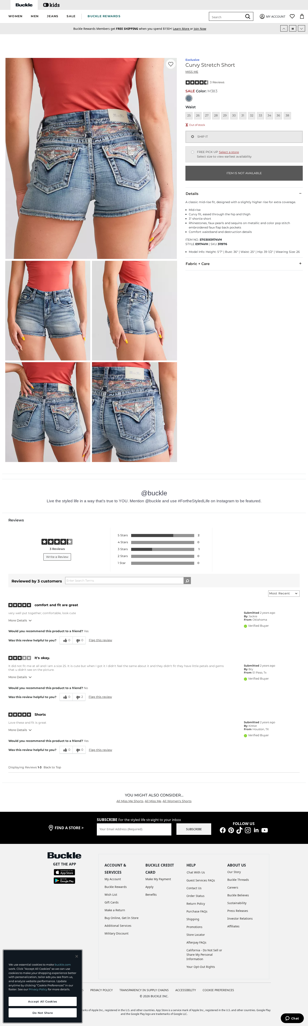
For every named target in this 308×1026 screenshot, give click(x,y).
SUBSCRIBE (194, 829)
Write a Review (57, 557)
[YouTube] (264, 830)
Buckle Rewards (116, 887)
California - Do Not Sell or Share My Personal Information (204, 954)
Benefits (151, 895)
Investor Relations (240, 918)
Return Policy (195, 904)
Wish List (111, 895)
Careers (232, 887)
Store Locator (195, 935)
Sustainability (236, 903)
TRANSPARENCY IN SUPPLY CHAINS (144, 990)
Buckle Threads (238, 880)
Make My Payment (158, 879)
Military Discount (116, 933)
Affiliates (233, 926)
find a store (69, 827)
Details (192, 194)
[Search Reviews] (187, 580)
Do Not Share (42, 1012)
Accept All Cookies (42, 1001)
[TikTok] (239, 830)
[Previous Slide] (283, 28)
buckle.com (63, 964)
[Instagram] (248, 830)
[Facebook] (223, 830)
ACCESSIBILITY (185, 990)
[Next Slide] (301, 28)
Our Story (234, 872)
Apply (149, 887)
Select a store (229, 152)
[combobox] (226, 16)
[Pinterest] (231, 830)
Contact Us (194, 888)
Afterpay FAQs (196, 942)
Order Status (195, 896)
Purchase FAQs (196, 911)
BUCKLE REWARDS (104, 16)
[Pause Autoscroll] (292, 28)
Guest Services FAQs (200, 880)
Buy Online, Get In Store (121, 918)
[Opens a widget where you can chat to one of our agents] (292, 1018)
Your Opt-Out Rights (200, 967)
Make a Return (115, 910)
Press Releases (237, 911)
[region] (42, 986)
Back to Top (52, 767)
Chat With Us (196, 872)
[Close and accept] (76, 956)
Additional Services (118, 926)
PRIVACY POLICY (101, 990)
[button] (15, 16)
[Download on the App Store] (64, 872)
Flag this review (100, 640)
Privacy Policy (38, 989)
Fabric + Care (198, 264)
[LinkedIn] (256, 830)
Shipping (192, 919)
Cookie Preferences (218, 990)
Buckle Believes (238, 895)
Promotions (194, 927)
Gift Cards (112, 902)
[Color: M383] (188, 98)
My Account (113, 879)
